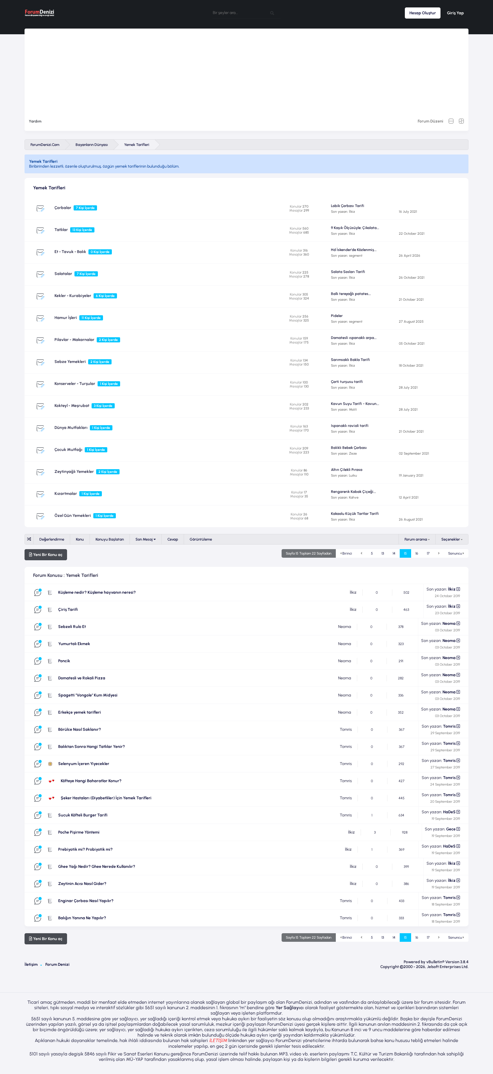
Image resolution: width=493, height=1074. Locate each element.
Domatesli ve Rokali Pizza (81, 678)
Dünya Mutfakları (71, 427)
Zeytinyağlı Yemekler (74, 471)
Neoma (344, 626)
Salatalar (63, 273)
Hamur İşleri (65, 317)
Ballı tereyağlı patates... (351, 294)
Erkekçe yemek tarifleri (79, 712)
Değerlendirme (51, 539)
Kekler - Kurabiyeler (72, 295)
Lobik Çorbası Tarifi (347, 206)
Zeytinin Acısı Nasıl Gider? (82, 883)
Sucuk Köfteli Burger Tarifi (83, 815)
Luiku (353, 475)
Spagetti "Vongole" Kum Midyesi (88, 695)
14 (394, 553)
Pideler (337, 316)
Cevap (172, 539)
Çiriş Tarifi (68, 609)
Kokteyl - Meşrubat (71, 405)
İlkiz (352, 212)
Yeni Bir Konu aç (47, 554)
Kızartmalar (65, 493)
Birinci (347, 553)
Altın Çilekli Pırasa (346, 469)
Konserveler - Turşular (74, 383)
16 (416, 553)
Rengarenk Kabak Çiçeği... (353, 491)
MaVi (353, 409)
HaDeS (449, 812)
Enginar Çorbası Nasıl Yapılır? (86, 900)
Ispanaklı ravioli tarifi (350, 425)
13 (382, 553)
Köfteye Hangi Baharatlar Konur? (91, 780)
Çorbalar (62, 207)
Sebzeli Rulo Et (72, 626)
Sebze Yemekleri (70, 361)
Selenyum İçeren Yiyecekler (83, 763)
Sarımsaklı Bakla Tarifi (350, 360)
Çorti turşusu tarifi (347, 382)
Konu (80, 539)
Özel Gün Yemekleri (72, 515)
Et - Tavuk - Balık (70, 251)
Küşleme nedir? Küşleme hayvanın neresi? (97, 592)
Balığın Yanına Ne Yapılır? (82, 918)
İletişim (31, 964)
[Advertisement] (246, 69)
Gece (451, 829)
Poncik (64, 661)
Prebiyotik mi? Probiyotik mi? (85, 849)
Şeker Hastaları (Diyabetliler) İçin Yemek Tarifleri (106, 798)
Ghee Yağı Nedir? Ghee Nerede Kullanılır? (96, 866)
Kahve (354, 497)
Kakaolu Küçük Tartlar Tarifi (355, 513)
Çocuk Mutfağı (68, 449)
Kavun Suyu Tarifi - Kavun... (355, 404)
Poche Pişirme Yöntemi (79, 832)
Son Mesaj (144, 539)
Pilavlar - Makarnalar (74, 339)
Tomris (346, 729)
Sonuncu (455, 553)
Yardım (35, 121)
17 (428, 553)
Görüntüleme (201, 539)
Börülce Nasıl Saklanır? (79, 729)
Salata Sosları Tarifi (348, 272)
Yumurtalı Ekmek (74, 643)
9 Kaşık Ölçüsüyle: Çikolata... (355, 228)
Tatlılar (61, 229)
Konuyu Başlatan (110, 539)
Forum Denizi (57, 964)
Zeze (353, 453)
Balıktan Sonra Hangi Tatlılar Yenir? (91, 746)
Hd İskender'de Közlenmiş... (354, 250)
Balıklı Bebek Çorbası (349, 447)
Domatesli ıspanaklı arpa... (354, 338)
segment (355, 256)
